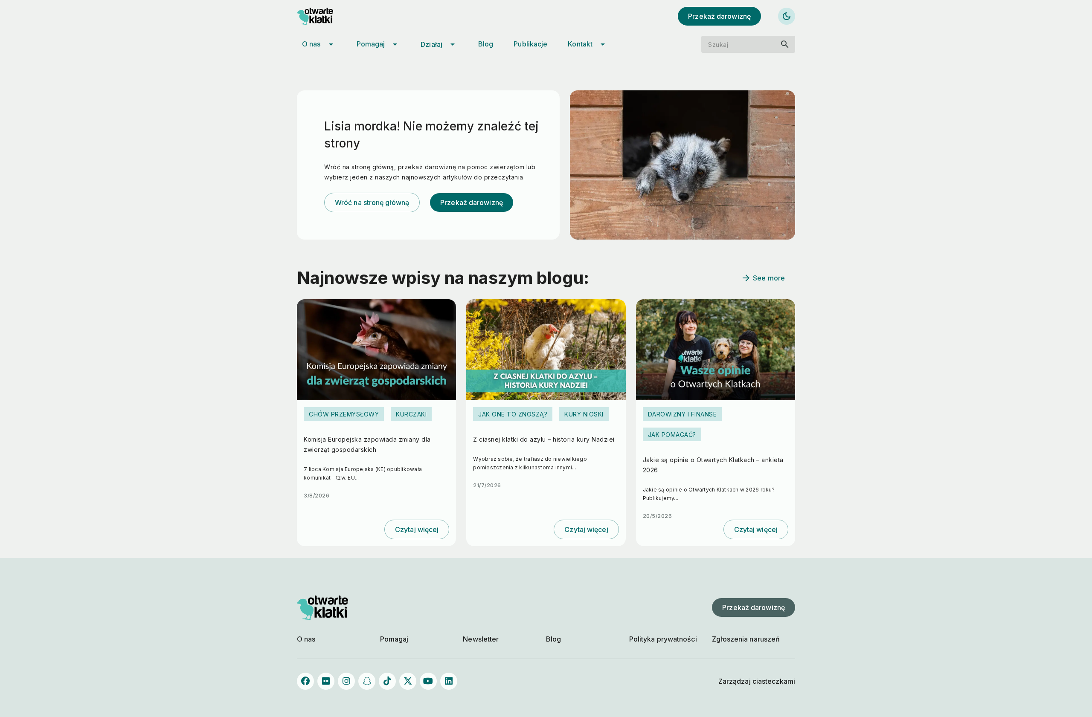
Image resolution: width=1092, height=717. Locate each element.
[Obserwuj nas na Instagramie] (346, 681)
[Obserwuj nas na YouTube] (428, 681)
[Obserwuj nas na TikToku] (387, 681)
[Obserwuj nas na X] (407, 681)
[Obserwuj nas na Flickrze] (325, 681)
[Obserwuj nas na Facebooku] (305, 681)
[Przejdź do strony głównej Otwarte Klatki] (322, 16)
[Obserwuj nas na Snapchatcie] (366, 681)
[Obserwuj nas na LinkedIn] (448, 681)
